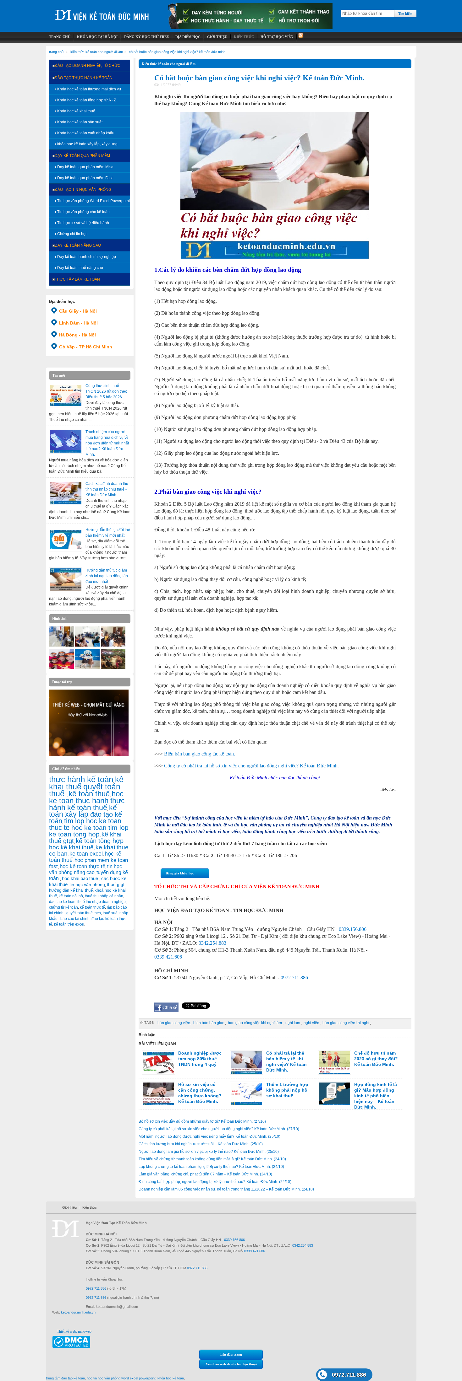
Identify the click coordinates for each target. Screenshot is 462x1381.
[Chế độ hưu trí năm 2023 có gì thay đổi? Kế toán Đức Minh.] (334, 1062)
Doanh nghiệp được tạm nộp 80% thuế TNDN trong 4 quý (200, 1059)
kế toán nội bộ (71, 896)
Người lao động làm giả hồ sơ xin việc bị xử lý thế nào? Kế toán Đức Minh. (209, 1151)
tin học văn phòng (87, 884)
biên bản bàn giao (208, 1023)
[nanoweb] (89, 755)
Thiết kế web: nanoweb (74, 1331)
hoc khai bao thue (80, 878)
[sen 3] (113, 667)
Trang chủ (56, 52)
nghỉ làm (292, 1023)
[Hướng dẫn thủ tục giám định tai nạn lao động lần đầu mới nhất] (65, 579)
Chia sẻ (169, 1007)
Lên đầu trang (231, 1354)
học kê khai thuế (71, 847)
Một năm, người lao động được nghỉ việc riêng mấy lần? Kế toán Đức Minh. (209, 1136)
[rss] (300, 37)
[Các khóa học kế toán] (250, 28)
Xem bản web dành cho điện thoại (231, 1364)
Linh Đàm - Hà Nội (78, 322)
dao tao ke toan (62, 902)
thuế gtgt (115, 884)
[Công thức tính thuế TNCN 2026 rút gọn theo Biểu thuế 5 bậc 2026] (65, 395)
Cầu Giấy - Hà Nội (78, 311)
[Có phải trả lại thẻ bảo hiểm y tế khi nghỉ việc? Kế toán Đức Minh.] (246, 1062)
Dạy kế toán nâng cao (78, 245)
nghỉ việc (311, 1023)
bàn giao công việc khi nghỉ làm (255, 1023)
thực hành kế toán (81, 779)
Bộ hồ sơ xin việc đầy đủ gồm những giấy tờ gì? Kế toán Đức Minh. (202, 1121)
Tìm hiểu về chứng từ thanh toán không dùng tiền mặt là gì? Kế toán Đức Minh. (212, 1159)
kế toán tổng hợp (100, 840)
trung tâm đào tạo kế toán (65, 1378)
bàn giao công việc (173, 1023)
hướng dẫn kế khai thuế (71, 890)
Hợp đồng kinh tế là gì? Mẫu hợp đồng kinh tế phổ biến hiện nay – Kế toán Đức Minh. (375, 1096)
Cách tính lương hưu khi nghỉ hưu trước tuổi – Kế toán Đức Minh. (201, 1144)
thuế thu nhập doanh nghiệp (101, 902)
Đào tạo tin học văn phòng (83, 189)
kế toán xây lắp (83, 811)
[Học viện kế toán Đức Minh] (102, 12)
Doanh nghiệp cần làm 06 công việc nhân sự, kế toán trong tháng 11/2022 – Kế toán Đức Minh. (226, 1189)
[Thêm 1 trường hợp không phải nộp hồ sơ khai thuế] (246, 1094)
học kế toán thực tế (82, 866)
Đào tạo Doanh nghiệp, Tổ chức (87, 65)
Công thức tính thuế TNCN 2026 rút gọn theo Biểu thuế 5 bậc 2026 (106, 391)
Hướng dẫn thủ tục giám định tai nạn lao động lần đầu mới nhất (106, 576)
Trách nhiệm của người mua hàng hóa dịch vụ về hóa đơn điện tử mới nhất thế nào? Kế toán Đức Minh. (107, 443)
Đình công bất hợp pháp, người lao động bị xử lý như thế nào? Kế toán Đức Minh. (215, 1181)
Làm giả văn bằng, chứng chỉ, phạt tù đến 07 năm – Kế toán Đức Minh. (205, 1174)
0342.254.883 (212, 943)
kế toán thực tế (92, 907)
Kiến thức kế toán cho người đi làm (96, 52)
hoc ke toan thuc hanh (86, 797)
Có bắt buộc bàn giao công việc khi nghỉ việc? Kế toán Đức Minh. (177, 52)
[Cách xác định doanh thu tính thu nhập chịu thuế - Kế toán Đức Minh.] (65, 493)
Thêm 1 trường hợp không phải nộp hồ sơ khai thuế (287, 1090)
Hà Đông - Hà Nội (77, 334)
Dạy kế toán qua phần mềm (82, 155)
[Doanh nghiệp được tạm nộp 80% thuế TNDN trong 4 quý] (158, 1062)
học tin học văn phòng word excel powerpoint (121, 1378)
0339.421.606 (168, 956)
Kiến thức (89, 1207)
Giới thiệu (69, 1207)
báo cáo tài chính (75, 918)
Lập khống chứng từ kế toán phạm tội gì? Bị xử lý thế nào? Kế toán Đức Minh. (211, 1166)
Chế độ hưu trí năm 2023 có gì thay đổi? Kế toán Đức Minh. (376, 1059)
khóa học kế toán (170, 1378)
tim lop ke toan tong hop (89, 831)
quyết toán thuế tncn (83, 913)
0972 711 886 (294, 977)
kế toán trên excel (69, 924)
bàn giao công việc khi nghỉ (345, 1023)
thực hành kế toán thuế (87, 804)
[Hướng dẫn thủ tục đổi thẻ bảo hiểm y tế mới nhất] (65, 539)
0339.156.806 (352, 929)
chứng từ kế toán (63, 907)
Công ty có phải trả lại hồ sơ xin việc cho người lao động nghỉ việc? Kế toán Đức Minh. (219, 1129)
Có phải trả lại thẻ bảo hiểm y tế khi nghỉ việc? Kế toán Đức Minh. (286, 1061)
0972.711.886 (349, 1375)
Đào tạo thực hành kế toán (84, 78)
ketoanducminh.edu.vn (78, 1312)
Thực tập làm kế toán (77, 279)
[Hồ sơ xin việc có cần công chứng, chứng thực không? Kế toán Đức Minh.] (158, 1094)
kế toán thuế (89, 793)
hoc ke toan (89, 827)
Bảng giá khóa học (180, 873)
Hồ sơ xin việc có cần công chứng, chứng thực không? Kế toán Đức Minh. (200, 1093)
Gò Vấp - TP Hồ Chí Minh (85, 346)
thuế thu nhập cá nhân (104, 896)
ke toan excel (86, 854)
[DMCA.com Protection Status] (71, 1347)
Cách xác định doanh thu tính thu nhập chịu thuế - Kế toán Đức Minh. (106, 489)
